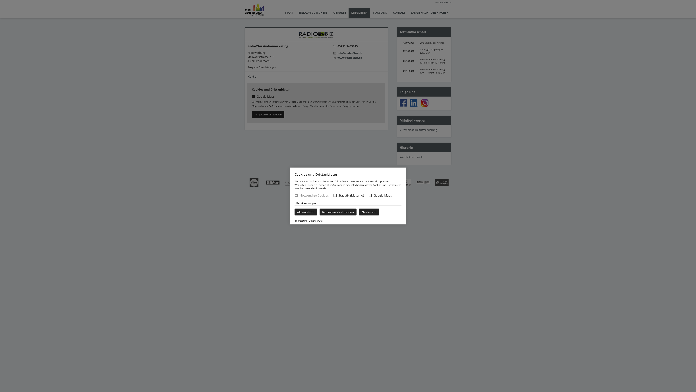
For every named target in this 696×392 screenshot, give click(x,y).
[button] (335, 195)
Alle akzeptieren (305, 212)
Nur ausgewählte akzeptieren (338, 212)
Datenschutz (315, 220)
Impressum (301, 220)
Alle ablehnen (369, 212)
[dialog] (348, 196)
